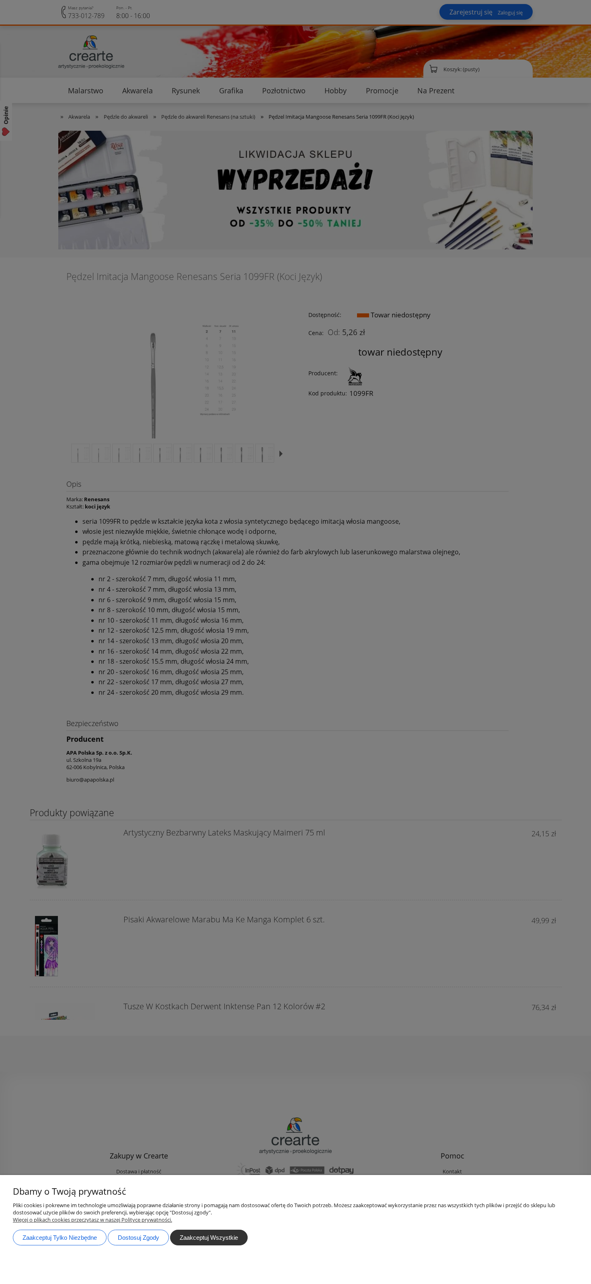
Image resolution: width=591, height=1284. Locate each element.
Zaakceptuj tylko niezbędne (60, 1237)
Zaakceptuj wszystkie (209, 1237)
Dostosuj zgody (138, 1237)
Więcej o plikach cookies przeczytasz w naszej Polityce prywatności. (92, 1219)
